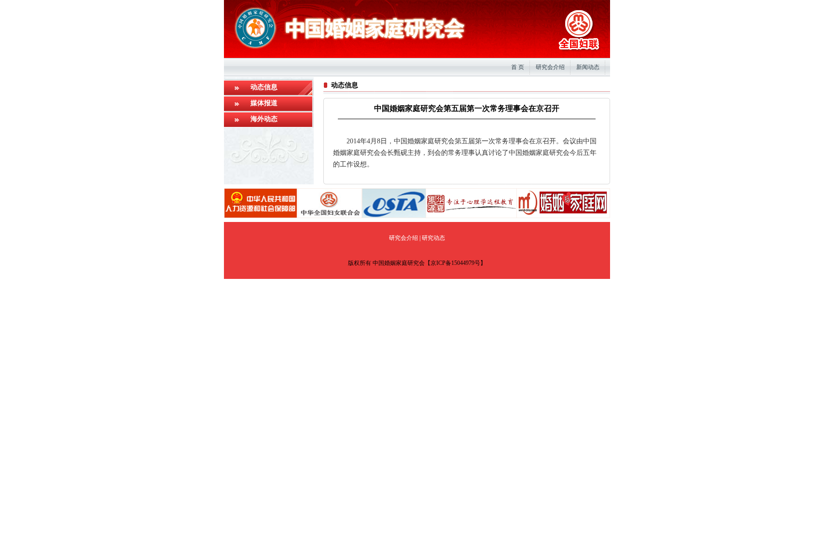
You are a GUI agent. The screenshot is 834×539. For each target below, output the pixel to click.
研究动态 (433, 238)
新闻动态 (587, 67)
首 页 (517, 67)
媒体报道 (264, 103)
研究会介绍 (550, 67)
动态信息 (264, 87)
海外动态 (264, 119)
